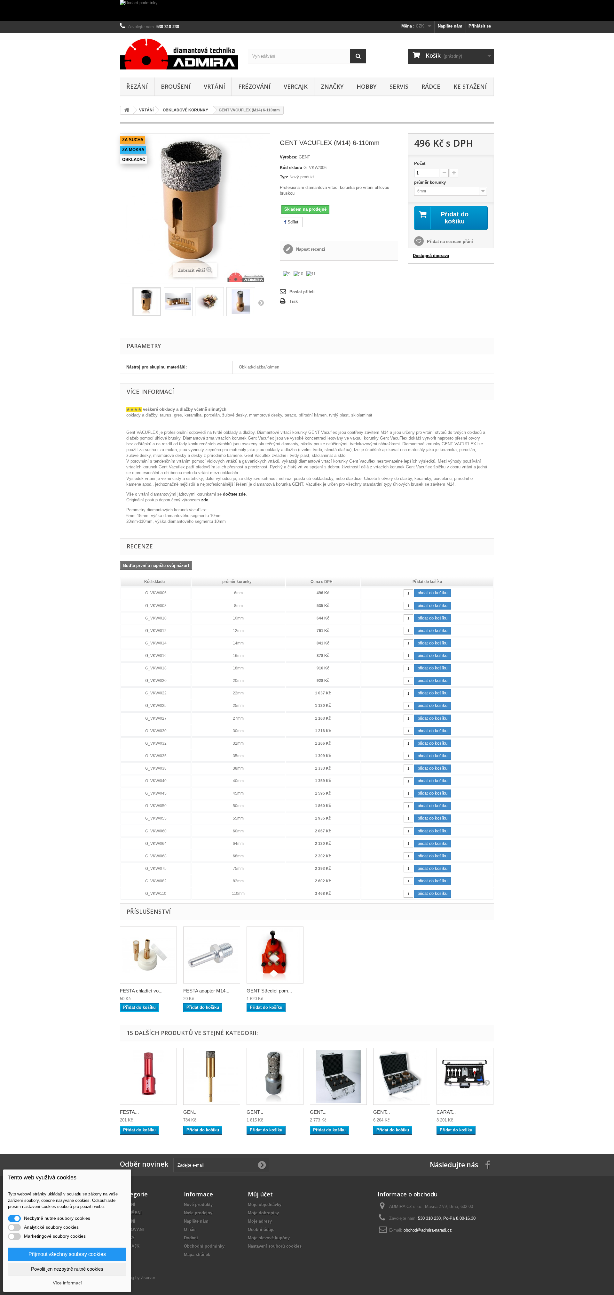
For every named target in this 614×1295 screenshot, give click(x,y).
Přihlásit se (479, 26)
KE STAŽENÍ (470, 86)
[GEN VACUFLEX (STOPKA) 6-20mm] (211, 1076)
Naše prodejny (198, 1212)
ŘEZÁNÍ (137, 86)
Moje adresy (260, 1221)
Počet (419, 163)
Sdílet (292, 222)
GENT (304, 157)
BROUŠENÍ (176, 86)
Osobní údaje (261, 1229)
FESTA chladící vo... (141, 990)
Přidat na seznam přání (449, 241)
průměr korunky (430, 182)
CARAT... (446, 1112)
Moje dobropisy (263, 1212)
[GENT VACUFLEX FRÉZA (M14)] (275, 1076)
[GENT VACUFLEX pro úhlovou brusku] (147, 301)
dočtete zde (234, 494)
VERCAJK (296, 86)
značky (332, 86)
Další (261, 302)
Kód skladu (291, 167)
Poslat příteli (302, 291)
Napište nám (450, 26)
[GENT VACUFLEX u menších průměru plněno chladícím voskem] (241, 301)
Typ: (284, 176)
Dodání (191, 1237)
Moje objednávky (264, 1204)
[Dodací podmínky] (307, 10)
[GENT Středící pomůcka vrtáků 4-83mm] (275, 955)
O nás (189, 1229)
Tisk (293, 301)
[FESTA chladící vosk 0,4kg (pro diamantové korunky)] (148, 955)
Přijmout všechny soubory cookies (67, 1254)
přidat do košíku (432, 592)
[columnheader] (156, 582)
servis (399, 86)
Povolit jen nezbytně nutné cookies (67, 1269)
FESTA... (129, 1112)
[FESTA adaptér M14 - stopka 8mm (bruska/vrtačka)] (211, 955)
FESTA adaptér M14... (206, 990)
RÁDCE (430, 86)
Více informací (67, 1282)
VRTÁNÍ (214, 86)
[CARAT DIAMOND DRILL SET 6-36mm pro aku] (465, 1076)
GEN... (190, 1112)
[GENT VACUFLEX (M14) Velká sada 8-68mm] (401, 1076)
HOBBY (366, 86)
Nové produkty (198, 1204)
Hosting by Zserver (137, 1277)
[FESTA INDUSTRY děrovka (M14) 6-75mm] (148, 1076)
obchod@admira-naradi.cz (428, 1230)
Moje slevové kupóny (269, 1237)
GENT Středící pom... (269, 990)
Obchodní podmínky (204, 1246)
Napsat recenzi (310, 249)
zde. (205, 500)
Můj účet (260, 1194)
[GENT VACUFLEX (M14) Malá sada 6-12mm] (338, 1076)
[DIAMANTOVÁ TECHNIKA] (179, 53)
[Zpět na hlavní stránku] (127, 110)
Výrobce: (288, 157)
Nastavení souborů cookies (275, 1246)
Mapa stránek (197, 1254)
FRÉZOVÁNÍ (254, 86)
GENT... (255, 1112)
